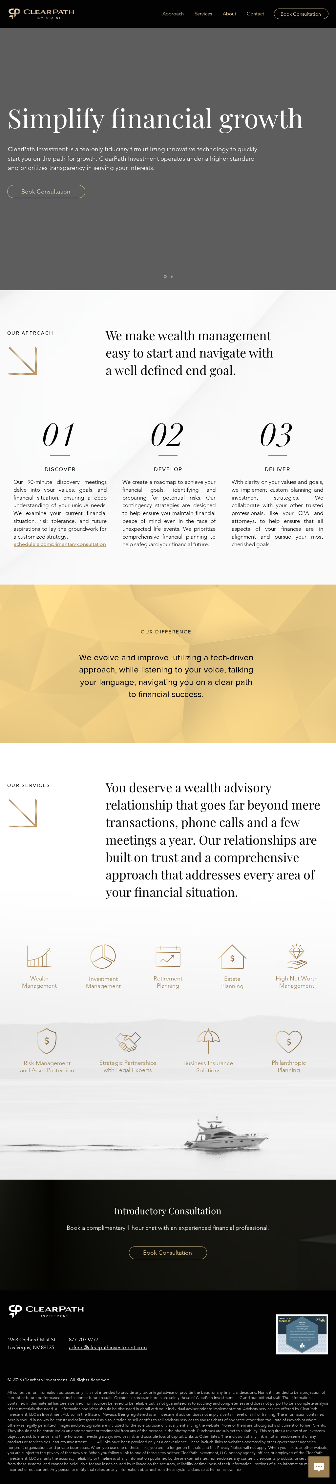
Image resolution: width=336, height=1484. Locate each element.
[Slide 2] (171, 276)
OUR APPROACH (30, 333)
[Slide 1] (165, 277)
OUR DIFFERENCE (166, 631)
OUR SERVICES (28, 785)
